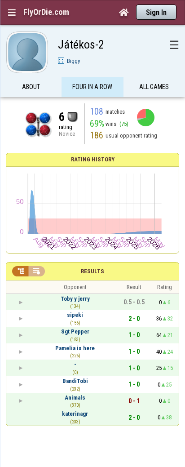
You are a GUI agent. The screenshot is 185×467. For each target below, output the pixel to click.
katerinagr (75, 413)
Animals (75, 397)
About (31, 86)
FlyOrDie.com (46, 12)
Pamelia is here (75, 348)
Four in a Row (92, 86)
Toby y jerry (75, 298)
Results (92, 271)
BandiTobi (75, 381)
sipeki (75, 314)
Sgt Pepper (75, 331)
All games (154, 86)
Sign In (156, 12)
